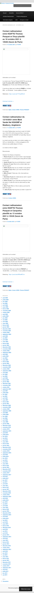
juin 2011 (5, 573)
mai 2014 (5, 531)
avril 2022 (5, 378)
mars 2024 (5, 341)
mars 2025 (5, 323)
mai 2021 (5, 396)
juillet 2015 (5, 518)
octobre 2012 (6, 547)
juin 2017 (5, 480)
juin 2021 (5, 394)
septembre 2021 (7, 389)
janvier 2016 (6, 511)
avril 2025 (5, 321)
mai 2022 (5, 376)
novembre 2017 (7, 471)
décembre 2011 (7, 562)
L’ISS (16, 20)
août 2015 (5, 516)
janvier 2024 (6, 345)
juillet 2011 (5, 571)
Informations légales (8, 20)
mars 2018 (5, 464)
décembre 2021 (7, 383)
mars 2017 (5, 485)
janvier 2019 (6, 445)
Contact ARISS (15, 109)
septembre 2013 (7, 536)
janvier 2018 (6, 467)
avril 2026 (5, 305)
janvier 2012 (6, 560)
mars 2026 (5, 307)
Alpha (10, 109)
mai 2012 (5, 555)
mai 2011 (5, 575)
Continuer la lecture (8, 101)
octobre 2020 (6, 409)
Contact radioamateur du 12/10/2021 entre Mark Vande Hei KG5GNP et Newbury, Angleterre (14, 120)
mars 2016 (5, 507)
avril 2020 (5, 420)
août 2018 (5, 454)
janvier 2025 (6, 327)
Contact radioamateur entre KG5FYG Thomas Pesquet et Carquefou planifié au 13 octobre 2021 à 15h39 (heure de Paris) (13, 212)
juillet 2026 (5, 299)
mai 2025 (5, 319)
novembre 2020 (7, 407)
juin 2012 (5, 553)
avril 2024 (5, 340)
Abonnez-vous (25, 589)
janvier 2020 (6, 423)
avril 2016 (5, 505)
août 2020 (5, 412)
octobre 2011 (6, 566)
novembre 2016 (7, 493)
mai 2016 (5, 504)
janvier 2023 (6, 363)
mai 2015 (5, 520)
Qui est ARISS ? (20, 13)
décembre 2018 (7, 447)
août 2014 (5, 529)
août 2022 (5, 372)
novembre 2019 (7, 427)
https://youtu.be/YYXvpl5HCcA (17, 94)
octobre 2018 (6, 451)
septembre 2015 (7, 515)
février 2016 (6, 509)
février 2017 (6, 487)
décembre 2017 (7, 469)
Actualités (11, 13)
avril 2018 (5, 462)
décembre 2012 (7, 545)
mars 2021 (5, 400)
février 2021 (6, 402)
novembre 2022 (7, 367)
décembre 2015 (7, 513)
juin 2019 (5, 436)
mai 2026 (5, 303)
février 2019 (6, 443)
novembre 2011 (7, 564)
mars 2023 (5, 360)
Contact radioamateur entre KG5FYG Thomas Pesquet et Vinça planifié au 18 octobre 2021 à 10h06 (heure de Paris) (14, 36)
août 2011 (5, 569)
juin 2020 (5, 416)
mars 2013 (5, 540)
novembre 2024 (7, 330)
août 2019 (5, 433)
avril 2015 (5, 522)
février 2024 (6, 343)
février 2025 (6, 325)
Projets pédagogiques (22, 16)
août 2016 (5, 498)
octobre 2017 (6, 473)
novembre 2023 (7, 349)
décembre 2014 (7, 527)
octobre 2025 (6, 312)
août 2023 (5, 354)
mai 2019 (5, 438)
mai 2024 (5, 338)
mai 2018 (5, 460)
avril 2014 (5, 533)
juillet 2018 (5, 456)
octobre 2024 (6, 332)
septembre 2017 (7, 474)
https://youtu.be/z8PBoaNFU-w (16, 274)
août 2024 (5, 336)
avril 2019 (5, 440)
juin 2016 (5, 502)
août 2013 (5, 538)
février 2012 (6, 558)
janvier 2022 (6, 381)
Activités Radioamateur (8, 16)
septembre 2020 (7, 411)
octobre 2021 (6, 387)
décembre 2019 (7, 425)
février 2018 (6, 465)
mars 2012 (5, 556)
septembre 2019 (7, 431)
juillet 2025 (5, 316)
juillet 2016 (5, 500)
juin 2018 (5, 458)
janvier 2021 (6, 403)
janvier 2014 (6, 535)
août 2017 (5, 476)
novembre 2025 (7, 310)
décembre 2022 (7, 365)
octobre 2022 (6, 369)
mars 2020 (5, 422)
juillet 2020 (5, 414)
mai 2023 (5, 358)
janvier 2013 (6, 544)
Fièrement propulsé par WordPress (17, 588)
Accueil (4, 13)
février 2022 (6, 380)
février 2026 (6, 309)
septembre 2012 (7, 549)
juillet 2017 (5, 478)
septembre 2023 (7, 352)
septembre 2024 (7, 334)
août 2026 (5, 298)
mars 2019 (5, 442)
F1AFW (19, 44)
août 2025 (5, 314)
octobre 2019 (6, 429)
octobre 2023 (6, 350)
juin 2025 (5, 318)
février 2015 (6, 525)
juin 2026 (5, 301)
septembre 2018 (7, 453)
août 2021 (5, 391)
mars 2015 (5, 524)
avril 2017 (5, 484)
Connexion (5, 581)
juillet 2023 (5, 356)
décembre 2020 (7, 405)
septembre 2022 (7, 370)
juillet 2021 (5, 392)
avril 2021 (5, 398)
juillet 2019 (5, 434)
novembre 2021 (7, 385)
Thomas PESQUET (24, 109)
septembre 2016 (7, 496)
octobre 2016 (6, 494)
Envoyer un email (24, 20)
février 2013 (6, 542)
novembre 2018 (7, 449)
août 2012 (5, 551)
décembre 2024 (7, 329)
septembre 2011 (7, 567)
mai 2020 (5, 418)
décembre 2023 (7, 347)
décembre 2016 (7, 491)
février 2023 (6, 361)
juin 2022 (5, 374)
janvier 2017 (6, 489)
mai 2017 (5, 482)
